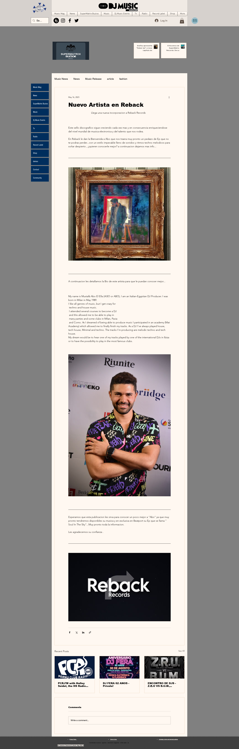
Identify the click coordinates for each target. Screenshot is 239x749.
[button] (182, 20)
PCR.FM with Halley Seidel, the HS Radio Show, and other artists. (74, 684)
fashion (123, 78)
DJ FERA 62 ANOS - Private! (116, 684)
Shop (35, 153)
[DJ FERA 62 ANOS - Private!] (120, 667)
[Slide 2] (72, 56)
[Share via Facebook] (69, 632)
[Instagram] (63, 20)
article (110, 78)
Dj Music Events (39, 120)
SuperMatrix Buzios (40, 103)
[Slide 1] (69, 56)
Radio (35, 136)
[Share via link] (90, 632)
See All (181, 651)
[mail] (195, 20)
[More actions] (169, 97)
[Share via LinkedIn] (83, 632)
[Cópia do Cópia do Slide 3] (67, 56)
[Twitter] (76, 20)
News (76, 78)
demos (35, 161)
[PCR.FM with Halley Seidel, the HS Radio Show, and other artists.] (75, 667)
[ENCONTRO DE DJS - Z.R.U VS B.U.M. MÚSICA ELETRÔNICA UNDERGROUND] (164, 667)
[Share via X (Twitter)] (76, 632)
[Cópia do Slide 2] (74, 56)
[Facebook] (69, 20)
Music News (61, 78)
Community (37, 178)
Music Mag (37, 87)
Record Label (38, 145)
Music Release (93, 78)
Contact (36, 169)
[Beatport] (56, 20)
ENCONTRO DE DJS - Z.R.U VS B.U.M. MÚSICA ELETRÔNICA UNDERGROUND (163, 684)
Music (35, 112)
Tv (34, 128)
